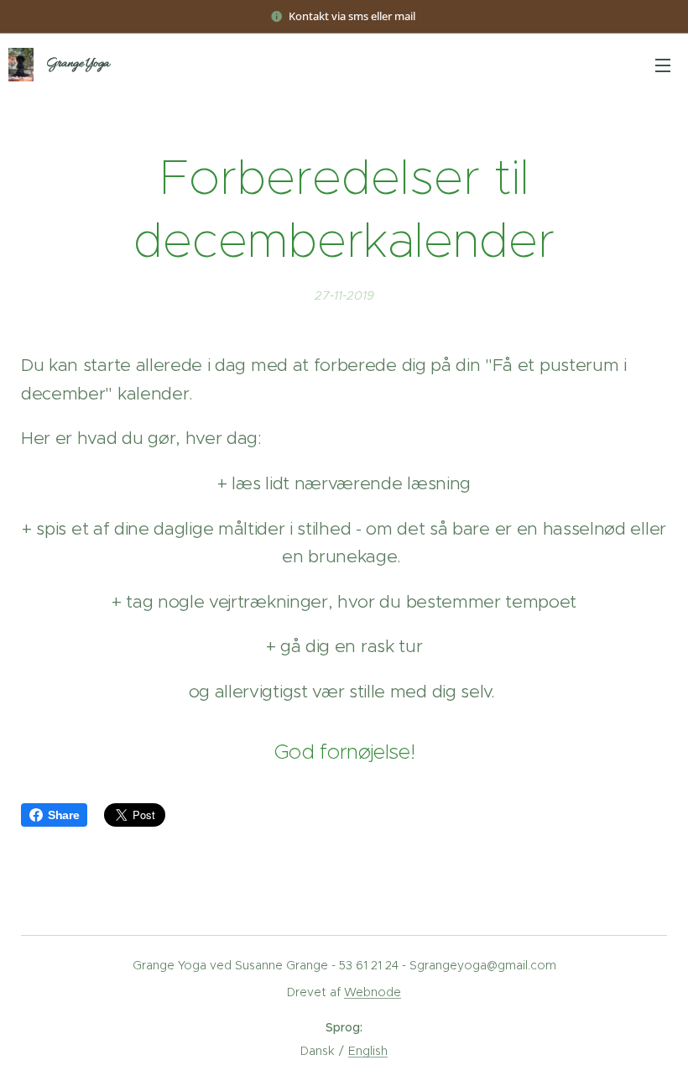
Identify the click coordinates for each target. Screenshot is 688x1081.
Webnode (372, 992)
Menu (663, 64)
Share (63, 815)
